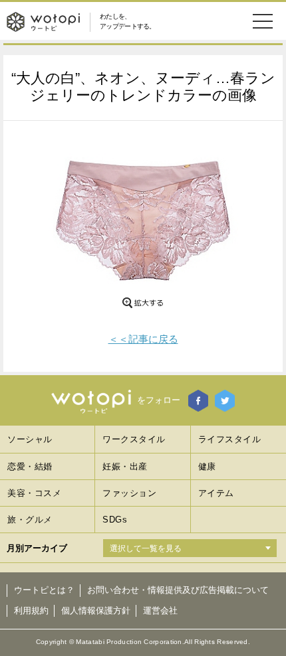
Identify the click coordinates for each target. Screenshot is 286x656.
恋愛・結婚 (30, 466)
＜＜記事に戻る (143, 339)
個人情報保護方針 (95, 610)
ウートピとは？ (44, 590)
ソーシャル (30, 439)
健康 (207, 466)
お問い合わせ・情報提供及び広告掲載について (178, 590)
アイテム (216, 493)
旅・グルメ (30, 520)
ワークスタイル (134, 439)
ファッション (129, 493)
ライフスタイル (229, 439)
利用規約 (31, 610)
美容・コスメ (34, 493)
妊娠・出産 (125, 466)
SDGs (114, 520)
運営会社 (160, 610)
